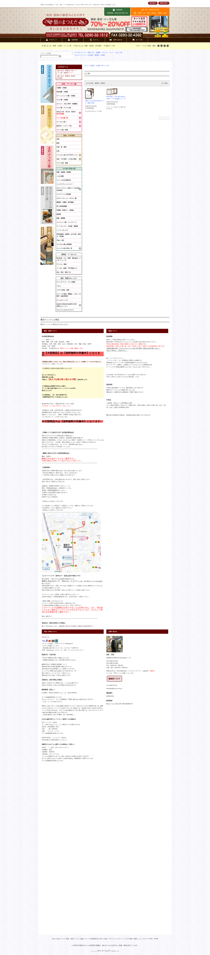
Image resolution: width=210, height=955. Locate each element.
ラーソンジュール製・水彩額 (66, 96)
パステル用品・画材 (63, 290)
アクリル (105, 52)
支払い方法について (58, 939)
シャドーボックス (62, 230)
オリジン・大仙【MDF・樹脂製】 (67, 104)
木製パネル (91, 52)
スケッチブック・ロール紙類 (66, 282)
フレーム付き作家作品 (64, 180)
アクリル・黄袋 (61, 264)
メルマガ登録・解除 (149, 46)
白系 (58, 151)
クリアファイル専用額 (64, 194)
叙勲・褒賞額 (61, 218)
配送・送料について (72, 939)
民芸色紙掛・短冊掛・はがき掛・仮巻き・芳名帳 (69, 235)
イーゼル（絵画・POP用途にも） (67, 268)
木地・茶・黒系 (61, 147)
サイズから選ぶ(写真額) (64, 244)
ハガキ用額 (60, 176)
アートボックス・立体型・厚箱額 (67, 226)
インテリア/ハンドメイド (65, 184)
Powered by (94, 951)
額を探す (153, 3)
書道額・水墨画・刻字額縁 (65, 202)
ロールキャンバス (80, 52)
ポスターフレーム (80, 55)
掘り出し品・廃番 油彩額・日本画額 (88, 46)
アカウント (53, 40)
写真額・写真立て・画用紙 (65, 210)
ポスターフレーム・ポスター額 (66, 198)
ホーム (86, 65)
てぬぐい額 (118, 52)
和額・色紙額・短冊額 (64, 172)
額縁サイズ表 (110, 46)
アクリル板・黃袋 (62, 130)
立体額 (103, 55)
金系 (58, 139)
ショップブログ (143, 939)
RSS (151, 939)
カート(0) (139, 40)
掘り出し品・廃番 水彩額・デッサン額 (57, 46)
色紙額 (98, 52)
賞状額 (59, 214)
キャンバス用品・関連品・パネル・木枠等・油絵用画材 (69, 295)
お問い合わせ (117, 40)
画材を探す (164, 3)
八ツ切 (107, 65)
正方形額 (90, 55)
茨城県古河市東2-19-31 (113, 658)
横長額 (97, 55)
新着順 (103, 83)
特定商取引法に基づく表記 (98, 939)
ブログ (138, 46)
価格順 (97, 83)
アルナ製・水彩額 (62, 100)
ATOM (156, 939)
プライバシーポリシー (116, 939)
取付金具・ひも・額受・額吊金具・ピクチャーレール (69, 259)
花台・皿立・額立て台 (64, 272)
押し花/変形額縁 (62, 206)
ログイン (96, 40)
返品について (84, 939)
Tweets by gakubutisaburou (65, 310)
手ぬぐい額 (60, 240)
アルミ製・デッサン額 (64, 108)
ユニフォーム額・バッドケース (66, 222)
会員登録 (75, 40)
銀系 (58, 143)
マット (111, 52)
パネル (59, 286)
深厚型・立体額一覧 (96, 65)
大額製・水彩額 (61, 88)
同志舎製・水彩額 (62, 92)
